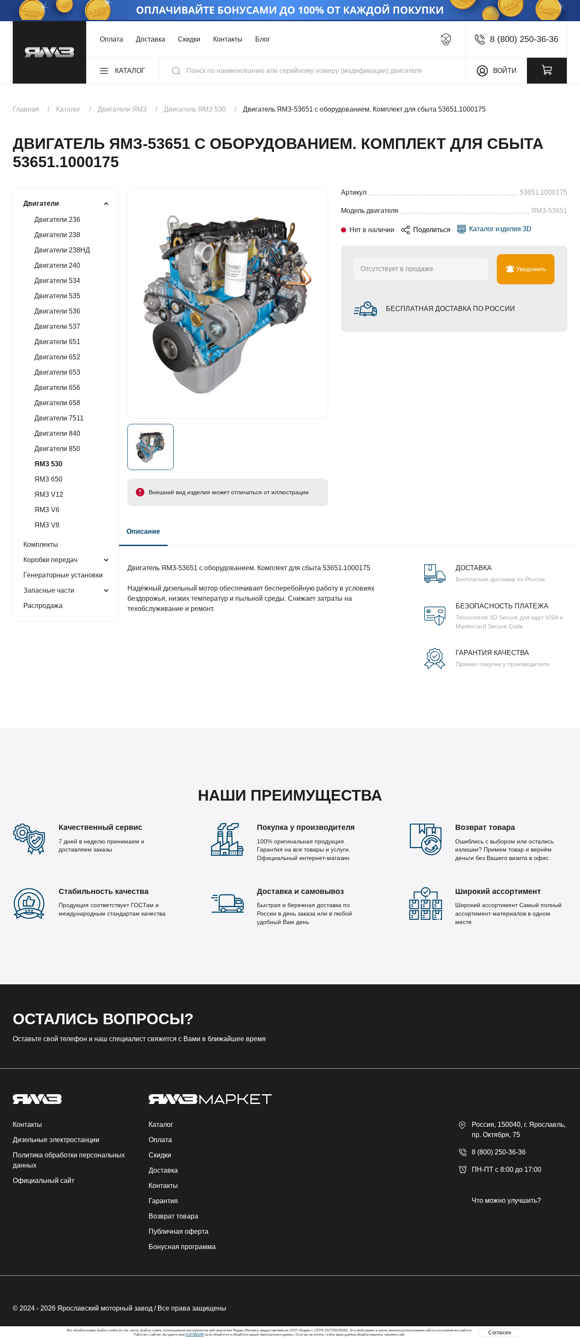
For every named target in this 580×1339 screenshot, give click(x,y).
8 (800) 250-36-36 (499, 1152)
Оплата (111, 39)
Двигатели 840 (57, 433)
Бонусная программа (182, 1246)
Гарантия (163, 1201)
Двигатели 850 (57, 448)
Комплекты (40, 544)
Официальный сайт (43, 1180)
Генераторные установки (63, 575)
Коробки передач (50, 559)
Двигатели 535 (57, 296)
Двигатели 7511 (59, 418)
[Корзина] (547, 71)
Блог (262, 39)
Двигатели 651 (57, 341)
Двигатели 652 (57, 357)
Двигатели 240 (57, 265)
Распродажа (42, 605)
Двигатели (41, 203)
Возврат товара (173, 1216)
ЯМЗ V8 (46, 525)
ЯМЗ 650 (48, 479)
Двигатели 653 (57, 372)
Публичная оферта (178, 1231)
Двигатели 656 (57, 387)
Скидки (189, 39)
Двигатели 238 (57, 234)
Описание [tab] (143, 531)
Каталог (161, 1124)
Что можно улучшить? (506, 1200)
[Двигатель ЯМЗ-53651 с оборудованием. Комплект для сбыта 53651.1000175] (228, 303)
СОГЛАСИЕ (195, 1334)
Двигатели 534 (57, 280)
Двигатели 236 (57, 219)
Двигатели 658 (57, 402)
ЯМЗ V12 (48, 494)
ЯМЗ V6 (46, 509)
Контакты (227, 39)
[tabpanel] (347, 607)
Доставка (150, 39)
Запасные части (48, 590)
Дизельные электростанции (56, 1139)
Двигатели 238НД (62, 250)
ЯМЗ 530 (48, 464)
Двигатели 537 (57, 326)
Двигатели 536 (57, 311)
